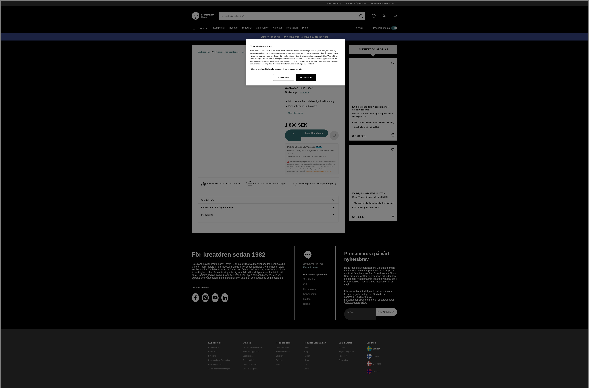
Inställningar (283, 77)
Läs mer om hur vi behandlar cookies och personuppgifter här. (276, 69)
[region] (295, 62)
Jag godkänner (305, 77)
